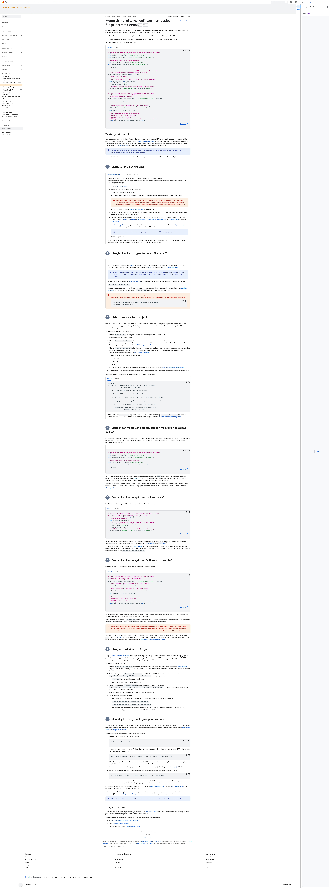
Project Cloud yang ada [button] (131, 174)
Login (318, 451)
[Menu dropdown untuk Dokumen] (60, 2)
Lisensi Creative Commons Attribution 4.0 (150, 841)
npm (149, 267)
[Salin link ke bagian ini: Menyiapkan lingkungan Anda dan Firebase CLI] (171, 254)
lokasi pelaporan (178, 225)
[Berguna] (186, 16)
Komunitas (66, 2)
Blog (309, 2)
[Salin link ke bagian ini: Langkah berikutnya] (132, 807)
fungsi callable (137, 546)
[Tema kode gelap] (186, 50)
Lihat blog (118, 857)
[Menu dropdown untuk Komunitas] (71, 2)
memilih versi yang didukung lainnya (170, 417)
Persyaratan (28, 884)
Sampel (27, 862)
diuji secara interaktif (121, 145)
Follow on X (118, 862)
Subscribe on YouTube (121, 865)
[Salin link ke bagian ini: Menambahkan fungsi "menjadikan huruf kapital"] (174, 561)
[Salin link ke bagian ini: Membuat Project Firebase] (146, 167)
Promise (119, 638)
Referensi (55, 11)
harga (138, 152)
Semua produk (88, 877)
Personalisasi (115, 222)
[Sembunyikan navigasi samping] (20, 885)
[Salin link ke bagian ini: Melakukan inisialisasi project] (149, 318)
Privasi (34, 884)
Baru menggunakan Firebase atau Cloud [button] (115, 174)
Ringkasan (5, 11)
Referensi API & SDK (30, 859)
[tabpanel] (148, 89)
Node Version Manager (171, 267)
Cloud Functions (23, 7)
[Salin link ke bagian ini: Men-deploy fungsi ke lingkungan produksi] (166, 719)
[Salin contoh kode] (189, 50)
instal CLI (135, 281)
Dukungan (78, 2)
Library (27, 865)
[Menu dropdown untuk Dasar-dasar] (20, 11)
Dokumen (55, 2)
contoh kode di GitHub (133, 827)
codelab (121, 824)
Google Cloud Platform (74, 877)
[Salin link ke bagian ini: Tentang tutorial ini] (130, 135)
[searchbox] (11, 16)
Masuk (325, 2)
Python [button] (117, 47)
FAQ (207, 870)
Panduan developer (30, 857)
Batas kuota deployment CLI (171, 799)
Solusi (40, 2)
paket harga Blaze (124, 152)
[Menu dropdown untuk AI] (27, 11)
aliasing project (174, 767)
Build (19, 2)
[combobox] (279, 2)
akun (121, 225)
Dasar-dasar (14, 11)
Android (46, 877)
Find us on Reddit (120, 859)
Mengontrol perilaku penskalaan (133, 794)
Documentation (8, 7)
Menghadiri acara (120, 867)
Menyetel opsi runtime (133, 274)
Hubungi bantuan (210, 857)
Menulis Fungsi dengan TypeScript (173, 367)
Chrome (54, 877)
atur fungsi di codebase (141, 352)
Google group (209, 862)
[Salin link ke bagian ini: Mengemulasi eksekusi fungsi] (149, 650)
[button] (10, 27)
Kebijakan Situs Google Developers (143, 843)
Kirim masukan (184, 20)
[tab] (109, 47)
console (122, 186)
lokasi (136, 764)
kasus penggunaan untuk (125, 820)
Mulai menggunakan (147, 345)
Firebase (107, 16)
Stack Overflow (210, 859)
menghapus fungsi (177, 786)
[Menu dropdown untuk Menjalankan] (35, 2)
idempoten (132, 630)
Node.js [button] (109, 47)
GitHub (27, 867)
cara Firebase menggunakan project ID (174, 204)
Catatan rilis (209, 865)
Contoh (63, 11)
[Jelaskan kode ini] (183, 50)
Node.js (132, 265)
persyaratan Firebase (136, 209)
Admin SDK (136, 478)
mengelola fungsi (151, 812)
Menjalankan (29, 2)
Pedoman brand (210, 867)
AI (24, 11)
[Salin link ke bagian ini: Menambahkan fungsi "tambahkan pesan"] (165, 498)
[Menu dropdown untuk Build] (22, 2)
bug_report (328, 7)
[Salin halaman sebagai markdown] (144, 25)
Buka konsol (316, 2)
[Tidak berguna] (189, 16)
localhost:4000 (182, 667)
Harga (47, 2)
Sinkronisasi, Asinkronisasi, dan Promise (153, 640)
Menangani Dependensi (112, 488)
